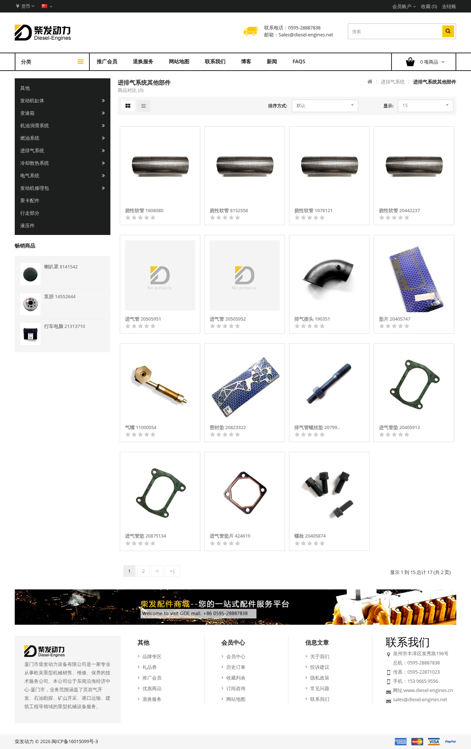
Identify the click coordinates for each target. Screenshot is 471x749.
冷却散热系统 (34, 163)
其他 (25, 88)
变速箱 (27, 113)
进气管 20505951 (143, 318)
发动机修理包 (34, 188)
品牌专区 (152, 656)
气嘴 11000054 (140, 427)
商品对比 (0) (131, 90)
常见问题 (319, 688)
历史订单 (235, 667)
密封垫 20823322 (228, 427)
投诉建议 (319, 667)
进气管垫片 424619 (230, 535)
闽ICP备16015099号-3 (75, 741)
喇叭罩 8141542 (61, 266)
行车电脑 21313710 (64, 326)
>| (172, 571)
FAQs (299, 61)
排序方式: (277, 106)
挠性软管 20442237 (399, 210)
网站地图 (179, 61)
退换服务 (143, 61)
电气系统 (29, 175)
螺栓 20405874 (310, 535)
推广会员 (107, 61)
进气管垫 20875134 (145, 535)
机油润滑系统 (34, 125)
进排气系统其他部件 (434, 81)
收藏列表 (235, 677)
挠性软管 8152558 (229, 210)
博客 (246, 61)
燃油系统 (29, 138)
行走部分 (29, 213)
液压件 (27, 225)
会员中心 (235, 656)
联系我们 (215, 61)
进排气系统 (32, 150)
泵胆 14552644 (59, 296)
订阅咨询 (235, 688)
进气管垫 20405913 (399, 427)
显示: (388, 106)
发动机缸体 (32, 100)
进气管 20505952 (228, 318)
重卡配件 (29, 200)
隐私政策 (319, 677)
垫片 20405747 (394, 318)
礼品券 (149, 667)
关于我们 (319, 656)
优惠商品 (152, 688)
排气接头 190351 (312, 318)
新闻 (272, 61)
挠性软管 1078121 (313, 210)
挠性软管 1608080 (144, 210)
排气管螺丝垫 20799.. (317, 427)
